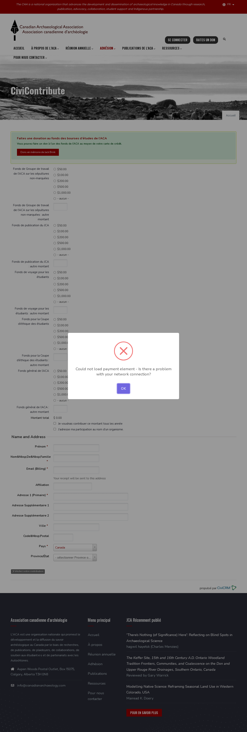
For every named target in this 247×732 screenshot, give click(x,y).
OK (123, 388)
